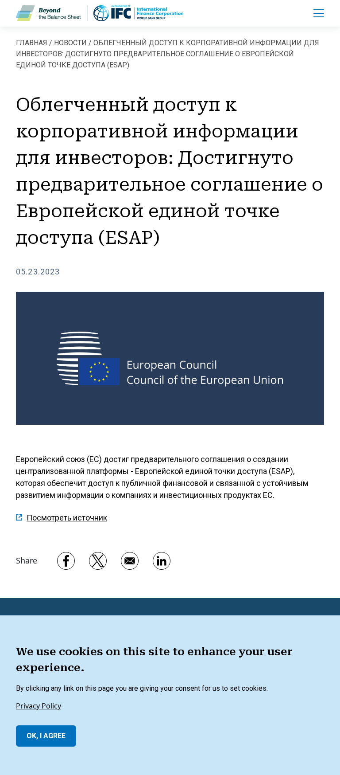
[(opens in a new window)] (138, 13)
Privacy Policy (38, 706)
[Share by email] (130, 561)
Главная (31, 43)
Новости (70, 43)
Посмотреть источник (67, 517)
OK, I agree (46, 736)
